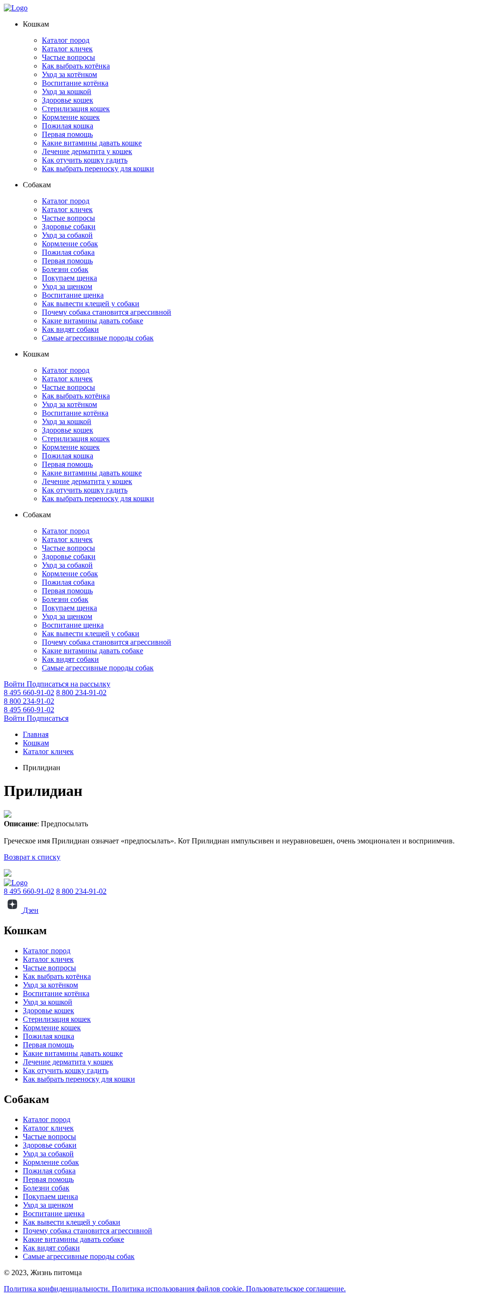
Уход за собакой (67, 235)
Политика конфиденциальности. (58, 1289)
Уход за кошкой (66, 91)
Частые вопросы (68, 57)
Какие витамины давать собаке (92, 321)
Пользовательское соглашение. (296, 1289)
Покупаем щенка (69, 278)
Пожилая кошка (67, 126)
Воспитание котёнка (75, 83)
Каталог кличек (67, 49)
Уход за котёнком (69, 74)
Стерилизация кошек (76, 109)
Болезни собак (65, 269)
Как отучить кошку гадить (84, 160)
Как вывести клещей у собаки (90, 304)
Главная (36, 734)
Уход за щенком (67, 286)
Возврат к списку (32, 857)
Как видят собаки (70, 329)
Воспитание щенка (73, 295)
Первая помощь (67, 134)
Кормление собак (70, 244)
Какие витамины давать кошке (92, 143)
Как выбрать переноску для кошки (98, 169)
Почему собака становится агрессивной (106, 312)
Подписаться (47, 718)
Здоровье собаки (69, 227)
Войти (15, 684)
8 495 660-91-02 (29, 692)
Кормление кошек (71, 117)
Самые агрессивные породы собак (98, 338)
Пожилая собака (68, 252)
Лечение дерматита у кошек (87, 151)
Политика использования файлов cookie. (179, 1289)
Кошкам (36, 743)
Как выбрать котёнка (76, 66)
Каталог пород (65, 40)
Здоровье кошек (67, 100)
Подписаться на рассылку (68, 684)
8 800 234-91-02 (81, 692)
